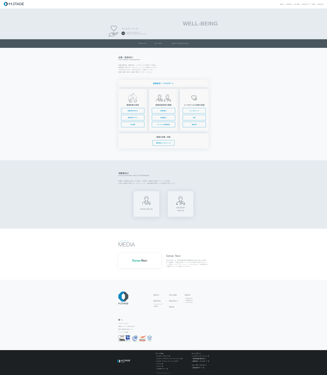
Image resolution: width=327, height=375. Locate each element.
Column (297, 4)
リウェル (158, 363)
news (313, 4)
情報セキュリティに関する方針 (125, 326)
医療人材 (156, 306)
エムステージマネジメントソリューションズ (168, 358)
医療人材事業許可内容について (125, 329)
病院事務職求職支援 (198, 358)
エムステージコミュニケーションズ (166, 361)
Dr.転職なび (188, 300)
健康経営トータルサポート (200, 361)
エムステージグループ (162, 356)
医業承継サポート (198, 367)
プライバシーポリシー (123, 323)
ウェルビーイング (158, 304)
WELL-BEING (159, 43)
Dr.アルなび (188, 302)
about (282, 4)
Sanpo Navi (188, 298)
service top (142, 43)
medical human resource (180, 43)
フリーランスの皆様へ (123, 332)
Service (289, 4)
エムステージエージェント (200, 356)
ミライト (158, 366)
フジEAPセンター (161, 368)
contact (320, 4)
